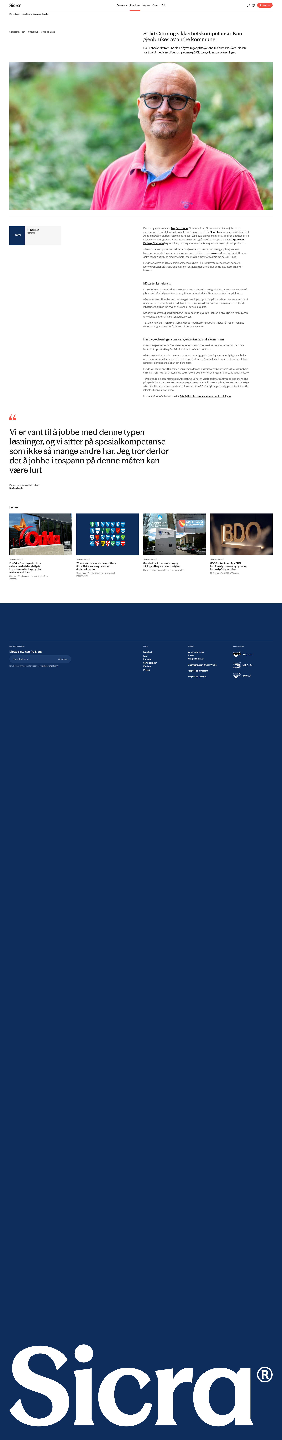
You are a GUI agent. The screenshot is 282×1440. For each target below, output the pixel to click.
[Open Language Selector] (253, 5)
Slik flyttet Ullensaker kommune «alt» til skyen (205, 396)
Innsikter (26, 14)
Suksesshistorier (41, 14)
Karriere (146, 5)
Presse (146, 670)
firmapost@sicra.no (196, 659)
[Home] (15, 5)
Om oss (156, 5)
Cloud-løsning (217, 232)
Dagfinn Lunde (179, 228)
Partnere (147, 659)
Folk (164, 5)
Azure (215, 253)
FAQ (145, 656)
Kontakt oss (265, 5)
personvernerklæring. (50, 666)
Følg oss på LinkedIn (197, 676)
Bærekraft (148, 652)
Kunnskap (14, 14)
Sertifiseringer (150, 663)
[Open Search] (248, 5)
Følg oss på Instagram (198, 670)
